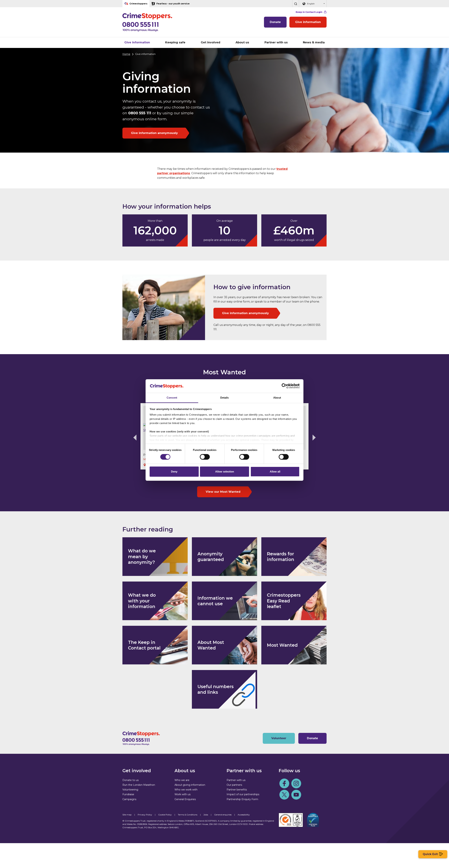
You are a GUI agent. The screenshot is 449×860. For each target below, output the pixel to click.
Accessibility (244, 814)
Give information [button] (137, 42)
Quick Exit (430, 854)
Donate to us (130, 780)
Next (314, 438)
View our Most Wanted (223, 491)
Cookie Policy (165, 814)
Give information (308, 22)
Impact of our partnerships (243, 794)
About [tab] (277, 397)
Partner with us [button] (276, 42)
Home (126, 54)
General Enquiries (185, 799)
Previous (134, 438)
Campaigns (129, 799)
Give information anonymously (154, 133)
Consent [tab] (172, 397)
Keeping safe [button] (175, 42)
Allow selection (224, 471)
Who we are (182, 780)
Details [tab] (224, 397)
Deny (174, 471)
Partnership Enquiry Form (242, 799)
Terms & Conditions (187, 814)
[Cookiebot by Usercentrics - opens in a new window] (284, 386)
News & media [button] (314, 42)
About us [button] (242, 42)
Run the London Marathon (138, 784)
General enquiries (223, 814)
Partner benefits (237, 789)
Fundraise (128, 794)
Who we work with (186, 789)
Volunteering (130, 789)
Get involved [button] (210, 42)
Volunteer (278, 738)
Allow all (275, 471)
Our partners (234, 784)
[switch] (205, 457)
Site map (127, 814)
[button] (295, 3)
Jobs (205, 814)
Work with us (182, 794)
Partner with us (236, 780)
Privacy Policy (145, 814)
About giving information (190, 784)
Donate (275, 22)
